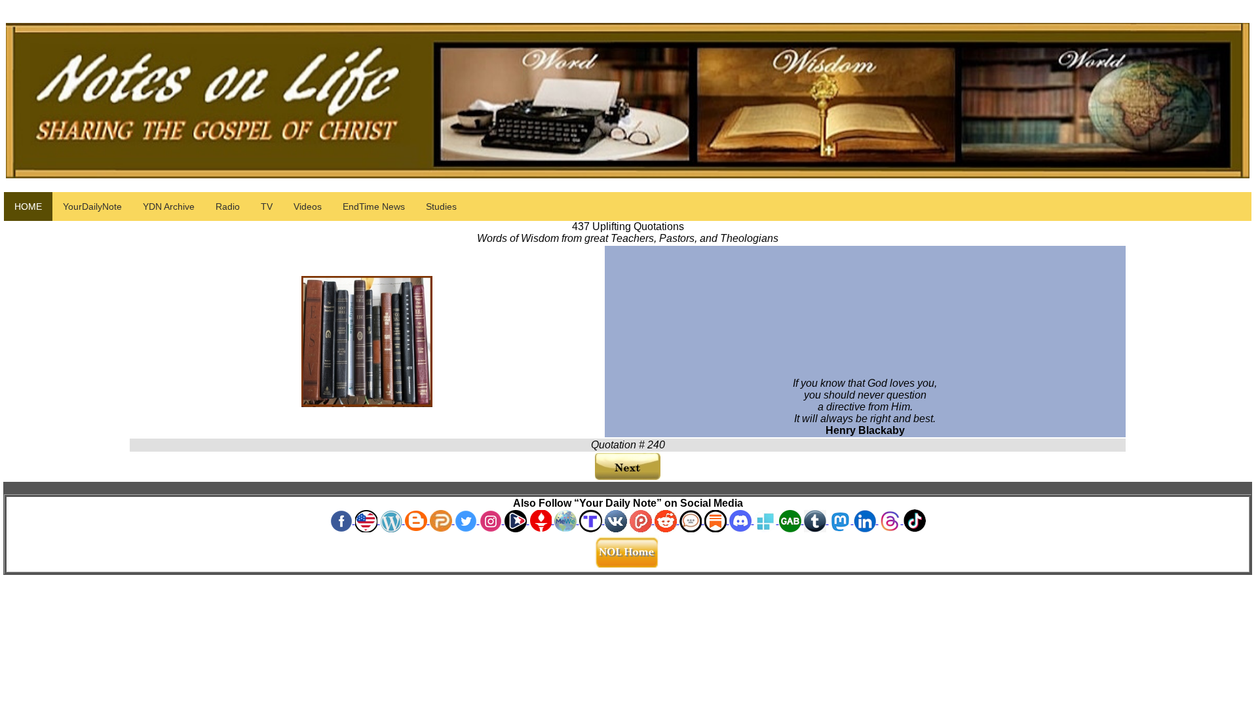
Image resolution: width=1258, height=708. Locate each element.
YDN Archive (169, 206)
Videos (308, 206)
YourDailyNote (92, 206)
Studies (441, 206)
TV (267, 206)
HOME (28, 206)
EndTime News (374, 206)
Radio (228, 206)
